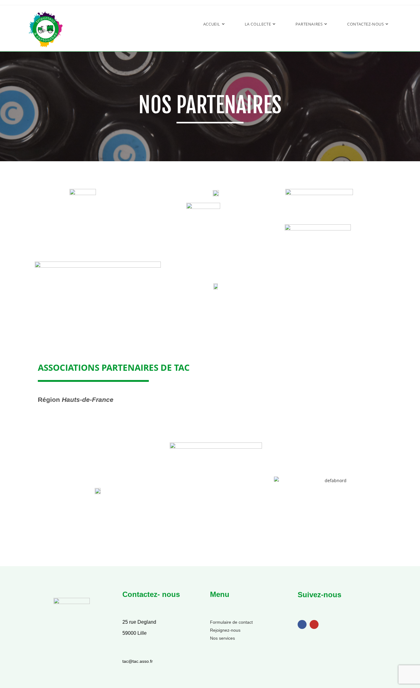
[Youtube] (314, 624)
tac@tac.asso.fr (137, 661)
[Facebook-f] (302, 624)
